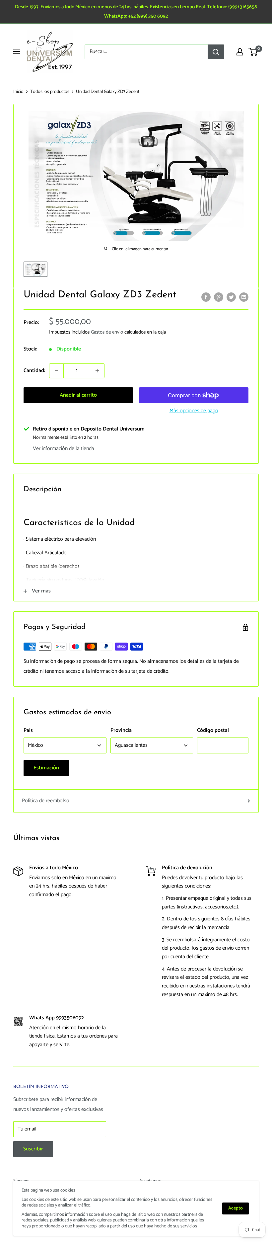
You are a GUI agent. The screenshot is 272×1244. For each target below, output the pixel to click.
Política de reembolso (45, 800)
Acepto (235, 1208)
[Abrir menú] (16, 51)
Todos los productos (49, 92)
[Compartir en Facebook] (206, 297)
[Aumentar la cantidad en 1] (97, 371)
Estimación (46, 767)
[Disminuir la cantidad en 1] (56, 371)
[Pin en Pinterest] (218, 297)
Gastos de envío (107, 332)
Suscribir (33, 1148)
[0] (253, 52)
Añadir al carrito (78, 395)
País (28, 730)
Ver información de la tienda (63, 448)
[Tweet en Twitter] (231, 297)
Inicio (18, 92)
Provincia (121, 730)
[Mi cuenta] (240, 51)
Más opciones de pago (194, 410)
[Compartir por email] (243, 297)
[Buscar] (216, 51)
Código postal (213, 730)
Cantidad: (34, 370)
